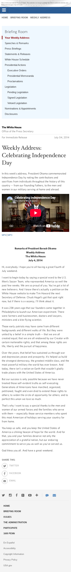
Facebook (12, 472)
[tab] (4, 10)
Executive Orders (16, 70)
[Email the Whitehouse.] (54, 495)
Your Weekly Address (17, 37)
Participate (10, 528)
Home (5, 17)
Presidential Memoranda (20, 75)
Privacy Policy (10, 559)
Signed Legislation (17, 97)
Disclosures (11, 114)
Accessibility (9, 548)
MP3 (10, 235)
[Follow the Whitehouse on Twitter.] (3, 495)
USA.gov (7, 565)
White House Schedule (17, 59)
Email (12, 480)
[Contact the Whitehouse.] (45, 495)
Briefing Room (19, 17)
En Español (9, 542)
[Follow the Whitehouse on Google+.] (22, 495)
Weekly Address (40, 17)
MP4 (4, 235)
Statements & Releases (17, 54)
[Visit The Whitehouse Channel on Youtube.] (30, 495)
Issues (7, 517)
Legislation (10, 86)
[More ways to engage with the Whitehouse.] (37, 495)
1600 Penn (9, 533)
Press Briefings (13, 48)
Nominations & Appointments (20, 108)
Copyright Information (13, 554)
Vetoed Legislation (17, 103)
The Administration (15, 522)
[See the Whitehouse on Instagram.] (10, 495)
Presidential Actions (15, 65)
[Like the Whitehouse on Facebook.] (17, 495)
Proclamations (15, 81)
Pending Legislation (17, 92)
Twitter (12, 465)
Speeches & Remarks (17, 43)
